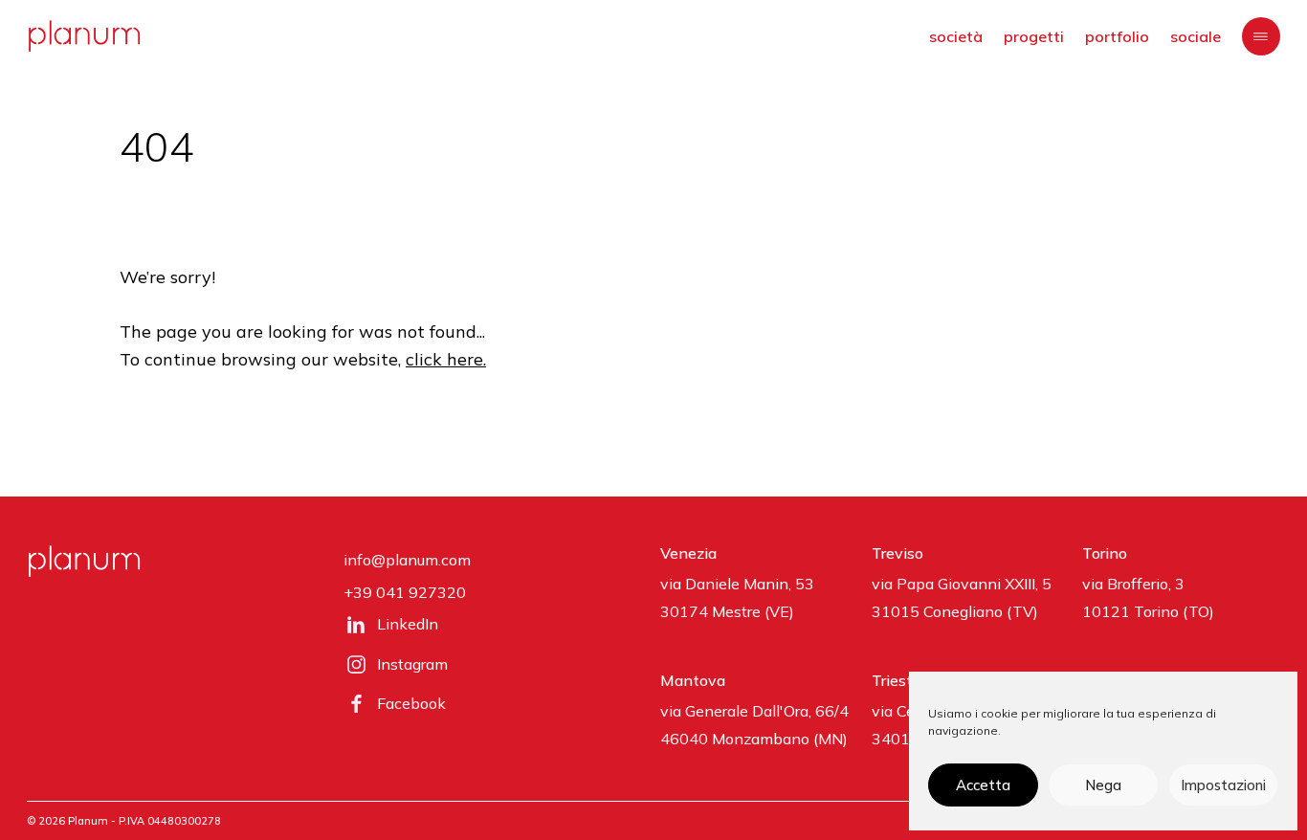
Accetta (983, 785)
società (956, 36)
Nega (1103, 785)
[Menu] (1261, 36)
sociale (1195, 36)
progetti (1034, 36)
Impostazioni (1223, 785)
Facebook (411, 703)
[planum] (84, 36)
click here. (446, 359)
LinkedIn (407, 623)
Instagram (412, 664)
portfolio (1117, 36)
